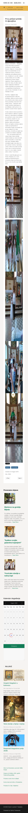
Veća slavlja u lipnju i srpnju (14, 724)
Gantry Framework (15, 810)
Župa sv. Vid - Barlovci (13, 3)
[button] (23, 3)
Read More (15, 522)
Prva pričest (15, 467)
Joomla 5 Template (17, 807)
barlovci (8, 467)
